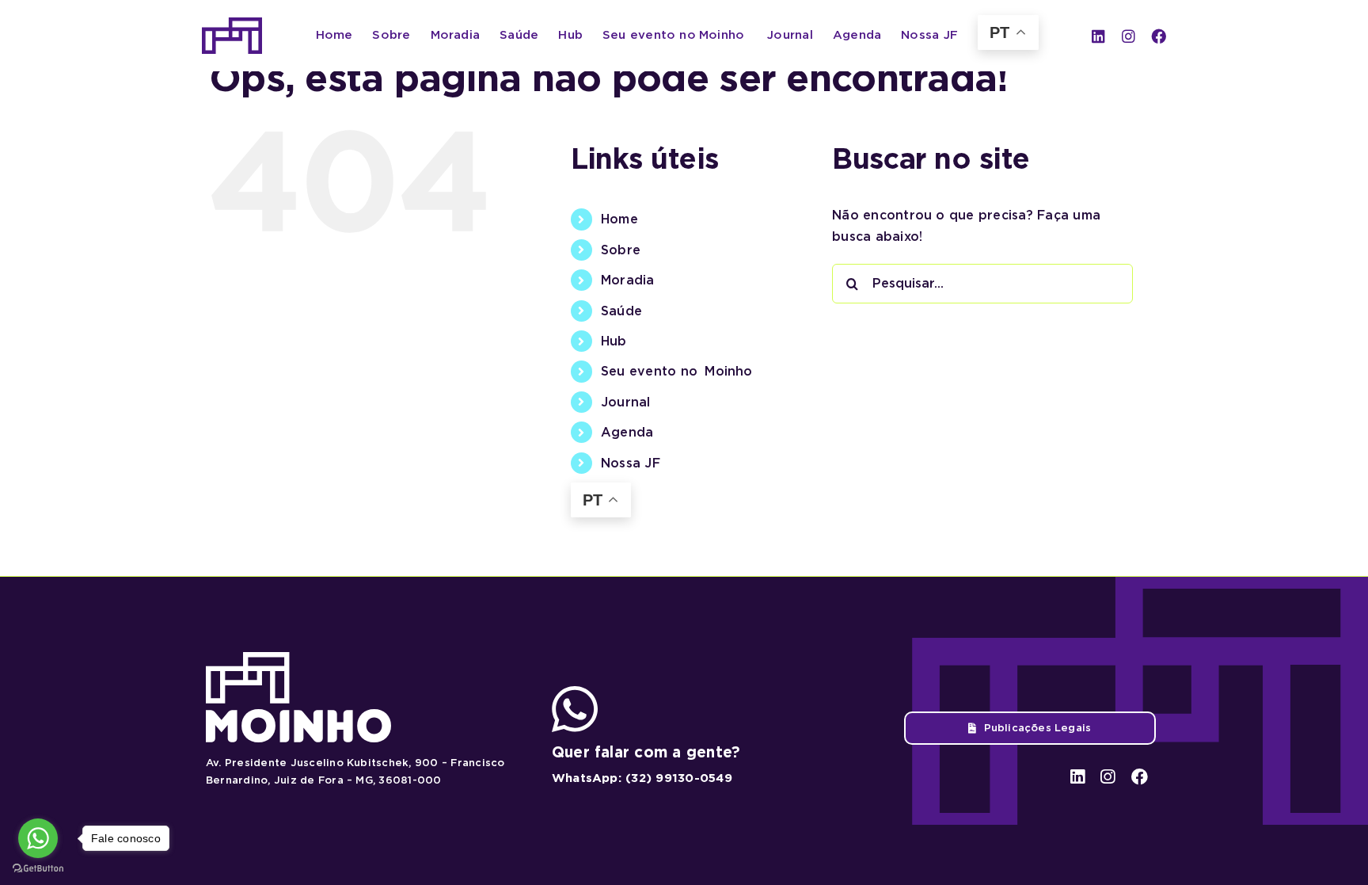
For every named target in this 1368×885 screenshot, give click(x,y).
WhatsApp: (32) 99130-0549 (642, 778)
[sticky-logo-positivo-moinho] (232, 23)
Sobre (620, 249)
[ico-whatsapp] (575, 692)
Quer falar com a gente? (646, 752)
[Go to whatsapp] (38, 838)
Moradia (628, 280)
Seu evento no (677, 371)
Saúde (621, 311)
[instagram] (1128, 36)
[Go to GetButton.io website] (38, 869)
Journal (626, 402)
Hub (614, 341)
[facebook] (1158, 36)
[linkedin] (1098, 36)
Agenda (627, 432)
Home (619, 219)
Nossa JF (630, 463)
